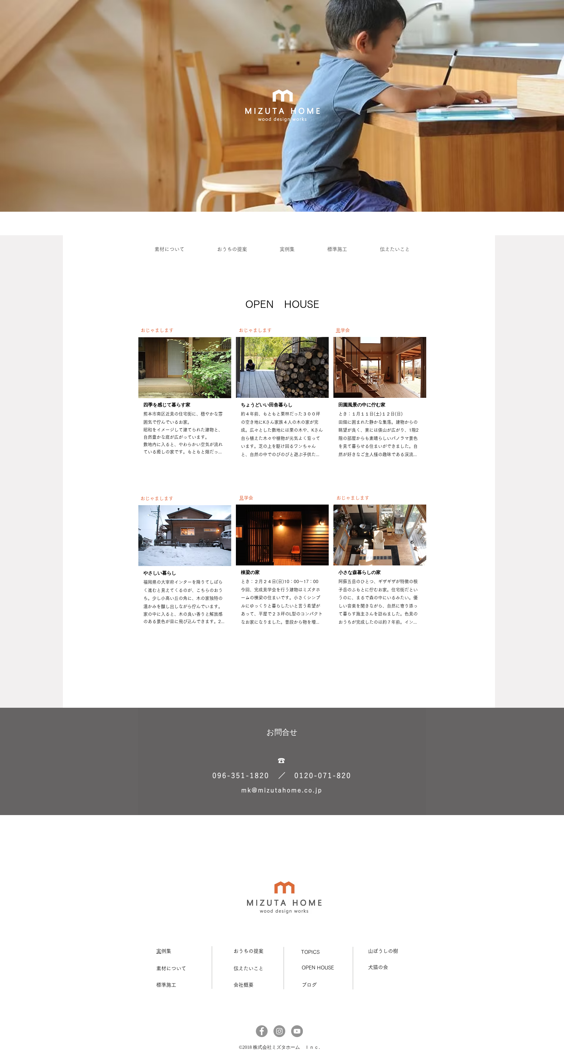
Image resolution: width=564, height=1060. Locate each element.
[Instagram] (279, 1031)
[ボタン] (184, 404)
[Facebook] (262, 1031)
